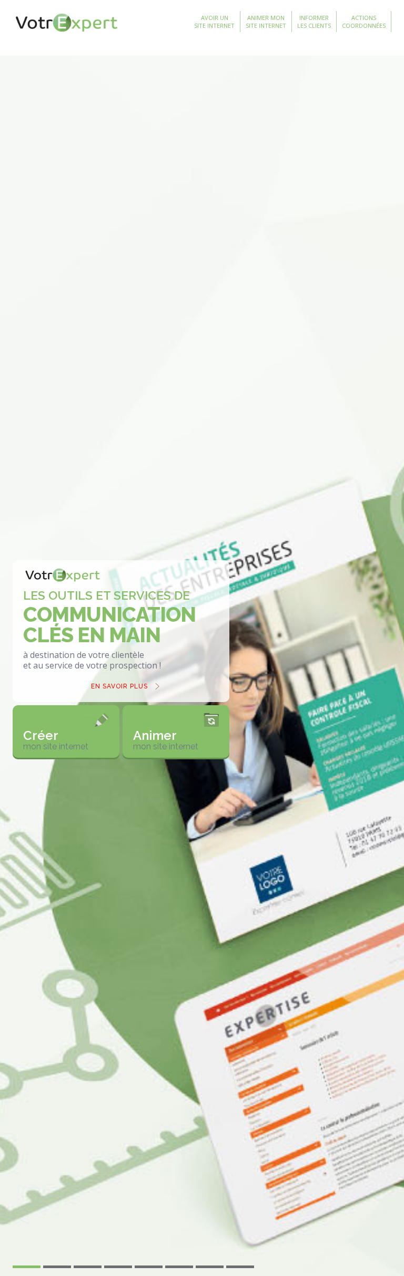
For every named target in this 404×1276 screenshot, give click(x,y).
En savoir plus (119, 686)
